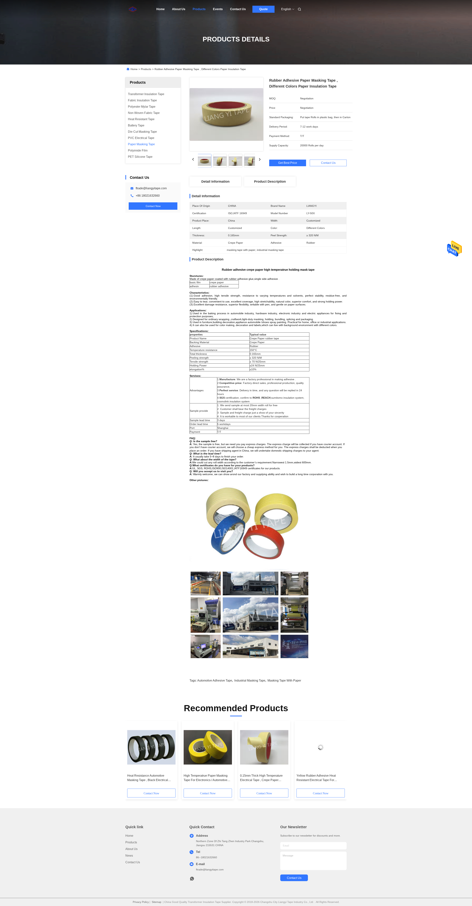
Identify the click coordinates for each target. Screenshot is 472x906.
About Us (178, 9)
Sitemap (156, 901)
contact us (294, 877)
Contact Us (238, 9)
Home (160, 9)
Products (199, 9)
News (129, 855)
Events (218, 9)
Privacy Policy (141, 901)
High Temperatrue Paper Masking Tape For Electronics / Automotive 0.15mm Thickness (206, 778)
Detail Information (215, 181)
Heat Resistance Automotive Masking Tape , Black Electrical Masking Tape (147, 778)
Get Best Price (287, 162)
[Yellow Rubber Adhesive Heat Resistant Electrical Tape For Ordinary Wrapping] (320, 747)
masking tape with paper (284, 680)
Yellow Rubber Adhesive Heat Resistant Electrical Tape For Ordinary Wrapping (316, 778)
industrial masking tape (249, 680)
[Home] (130, 9)
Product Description (270, 181)
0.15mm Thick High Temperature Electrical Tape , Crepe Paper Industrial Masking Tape (261, 778)
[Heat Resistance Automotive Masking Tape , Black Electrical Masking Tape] (151, 747)
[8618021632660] (192, 879)
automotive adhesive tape (214, 680)
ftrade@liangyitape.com (151, 188)
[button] (132, 756)
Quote (263, 9)
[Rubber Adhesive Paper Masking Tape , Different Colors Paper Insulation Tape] (226, 114)
